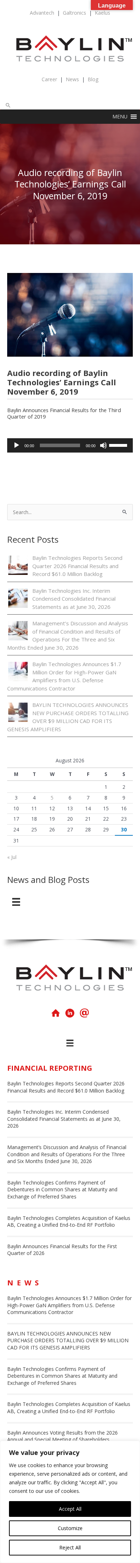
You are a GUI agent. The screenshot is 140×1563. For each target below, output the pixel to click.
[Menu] (16, 901)
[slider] (119, 444)
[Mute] (103, 445)
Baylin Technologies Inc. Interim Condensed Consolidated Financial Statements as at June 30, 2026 (74, 598)
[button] (8, 105)
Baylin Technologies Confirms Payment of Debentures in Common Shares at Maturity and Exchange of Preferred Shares (62, 1189)
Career (49, 79)
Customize (70, 1528)
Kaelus (102, 12)
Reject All (70, 1547)
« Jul (12, 857)
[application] (70, 445)
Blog (93, 79)
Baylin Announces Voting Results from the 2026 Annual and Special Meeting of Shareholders (62, 1436)
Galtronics (74, 12)
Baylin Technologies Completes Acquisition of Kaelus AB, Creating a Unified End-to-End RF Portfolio (68, 1222)
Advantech (42, 12)
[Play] (16, 445)
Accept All (70, 1508)
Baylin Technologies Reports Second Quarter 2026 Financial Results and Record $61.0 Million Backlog (77, 565)
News (72, 79)
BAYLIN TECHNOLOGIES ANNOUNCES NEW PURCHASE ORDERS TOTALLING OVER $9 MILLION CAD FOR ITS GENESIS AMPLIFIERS (68, 1340)
